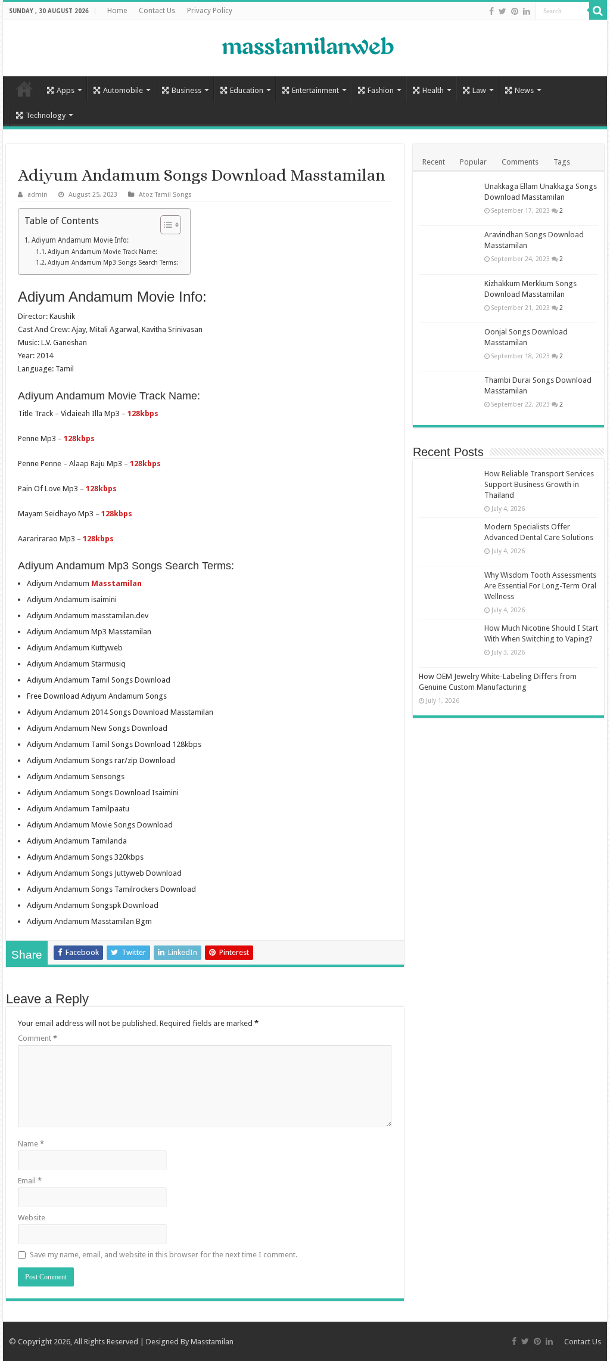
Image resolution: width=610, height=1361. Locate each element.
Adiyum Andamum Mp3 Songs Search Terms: (113, 262)
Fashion (381, 90)
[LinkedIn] (526, 11)
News (524, 90)
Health (433, 90)
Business (186, 90)
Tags (561, 161)
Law (479, 90)
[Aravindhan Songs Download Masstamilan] (448, 250)
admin (37, 195)
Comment (37, 1038)
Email (30, 1180)
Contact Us (157, 11)
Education (246, 90)
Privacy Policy (209, 11)
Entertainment (315, 90)
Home (117, 11)
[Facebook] (491, 11)
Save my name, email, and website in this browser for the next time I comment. (163, 1254)
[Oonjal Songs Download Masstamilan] (448, 347)
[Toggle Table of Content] (164, 225)
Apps (65, 90)
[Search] (598, 11)
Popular (473, 161)
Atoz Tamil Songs (165, 195)
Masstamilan (212, 1341)
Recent (433, 161)
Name (31, 1143)
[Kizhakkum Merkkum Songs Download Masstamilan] (448, 298)
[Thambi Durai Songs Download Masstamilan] (448, 395)
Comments (520, 161)
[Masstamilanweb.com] (305, 47)
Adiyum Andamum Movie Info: (80, 240)
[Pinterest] (514, 11)
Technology (46, 115)
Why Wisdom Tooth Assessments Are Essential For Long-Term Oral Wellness (540, 586)
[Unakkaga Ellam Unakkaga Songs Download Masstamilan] (448, 201)
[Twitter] (502, 11)
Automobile (123, 90)
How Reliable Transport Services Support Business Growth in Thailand (539, 484)
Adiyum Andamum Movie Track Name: (102, 252)
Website (31, 1217)
